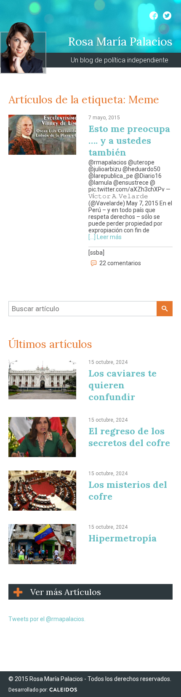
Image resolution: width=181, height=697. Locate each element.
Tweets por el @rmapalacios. (46, 619)
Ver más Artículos (65, 592)
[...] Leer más (105, 237)
